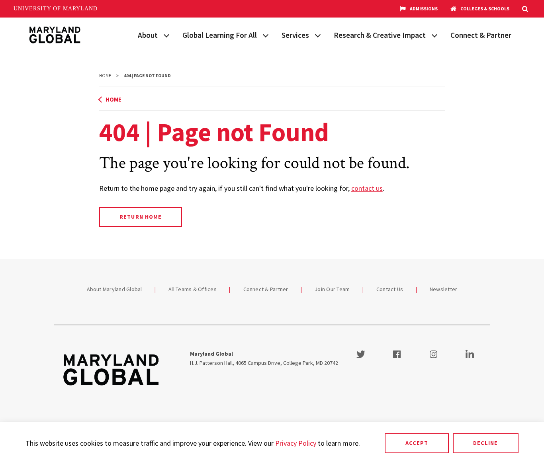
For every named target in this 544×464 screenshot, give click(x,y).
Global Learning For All (219, 35)
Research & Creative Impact (380, 35)
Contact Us (389, 289)
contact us (367, 188)
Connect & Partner (480, 35)
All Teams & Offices (192, 289)
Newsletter (444, 289)
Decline (485, 442)
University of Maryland (56, 9)
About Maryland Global (114, 289)
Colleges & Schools (484, 9)
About (148, 35)
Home (105, 75)
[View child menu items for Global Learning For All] (265, 35)
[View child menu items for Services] (318, 35)
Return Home (140, 216)
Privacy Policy (295, 443)
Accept (416, 442)
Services (295, 35)
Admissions (424, 9)
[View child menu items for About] (166, 35)
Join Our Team (332, 289)
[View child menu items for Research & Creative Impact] (434, 35)
